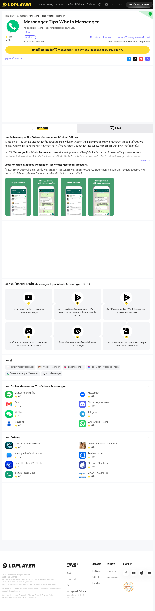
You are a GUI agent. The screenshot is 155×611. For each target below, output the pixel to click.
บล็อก (61, 4)
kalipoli (27, 32)
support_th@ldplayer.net (11, 591)
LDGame (79, 4)
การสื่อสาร (24, 16)
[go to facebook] (126, 573)
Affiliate (91, 4)
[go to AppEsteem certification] (128, 586)
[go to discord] (150, 573)
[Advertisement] (77, 94)
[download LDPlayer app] (106, 4)
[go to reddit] (142, 573)
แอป (16, 16)
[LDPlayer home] (16, 4)
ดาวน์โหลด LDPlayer (139, 4)
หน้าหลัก (9, 16)
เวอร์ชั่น (69, 4)
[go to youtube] (134, 573)
